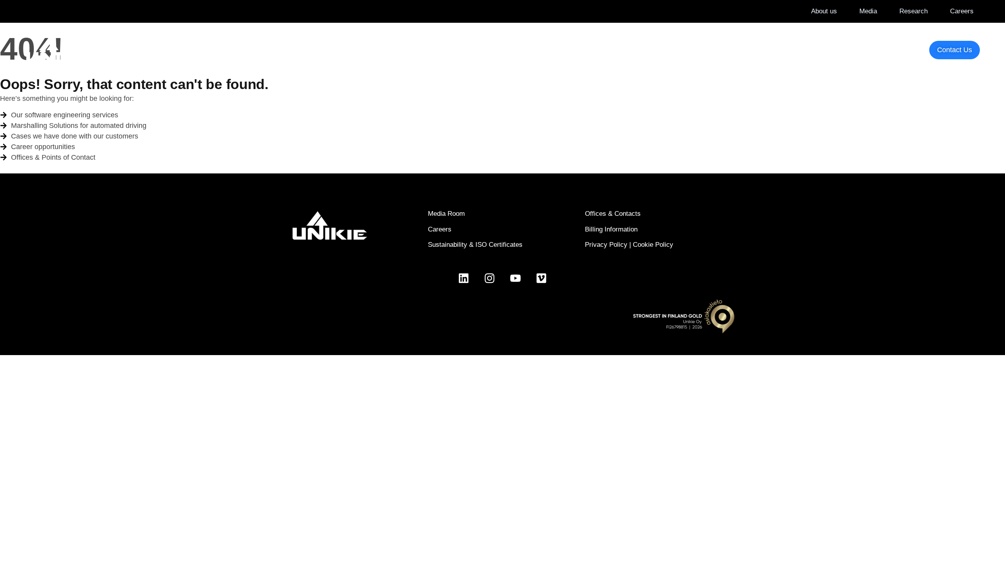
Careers (439, 229)
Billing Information (611, 229)
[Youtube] (515, 278)
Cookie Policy (653, 244)
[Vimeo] (541, 278)
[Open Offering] (467, 49)
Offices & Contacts (613, 213)
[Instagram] (490, 278)
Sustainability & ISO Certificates (475, 244)
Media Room (446, 213)
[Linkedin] (464, 278)
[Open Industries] (406, 49)
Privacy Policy (606, 244)
